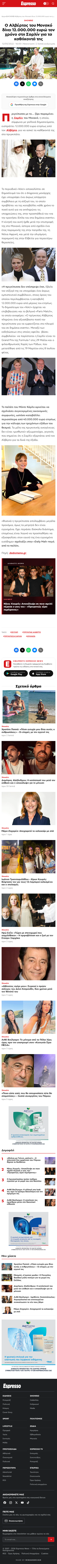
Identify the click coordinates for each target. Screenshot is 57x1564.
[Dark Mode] (46, 3)
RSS (4, 1480)
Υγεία (5, 1434)
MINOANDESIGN (33, 1560)
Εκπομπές (34, 1453)
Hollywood (34, 1404)
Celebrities (34, 1400)
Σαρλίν (18, 117)
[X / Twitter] (22, 83)
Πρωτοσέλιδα (9, 1449)
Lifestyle (7, 1426)
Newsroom (28, 43)
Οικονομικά (7, 1457)
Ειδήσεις (7, 1396)
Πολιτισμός (36, 1418)
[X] (16, 1503)
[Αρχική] (12, 1386)
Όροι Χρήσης (35, 1480)
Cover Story (7, 1412)
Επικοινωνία (35, 1476)
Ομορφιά (6, 1430)
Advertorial (7, 1472)
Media (32, 1408)
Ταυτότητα (34, 1472)
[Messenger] (34, 83)
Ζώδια (33, 1426)
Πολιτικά (6, 1461)
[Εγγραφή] (51, 1539)
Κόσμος (6, 1408)
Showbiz (34, 1396)
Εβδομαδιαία (35, 1434)
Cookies (44, 1553)
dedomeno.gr (17, 552)
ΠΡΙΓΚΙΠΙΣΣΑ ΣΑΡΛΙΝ (13, 636)
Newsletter (7, 1476)
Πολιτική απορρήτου (38, 1484)
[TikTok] (28, 1503)
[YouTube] (22, 1503)
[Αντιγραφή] (40, 83)
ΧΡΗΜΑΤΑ (31, 636)
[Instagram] (10, 1503)
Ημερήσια (34, 1430)
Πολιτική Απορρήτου (30, 1553)
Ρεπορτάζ (7, 1400)
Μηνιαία (33, 1438)
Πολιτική (6, 1404)
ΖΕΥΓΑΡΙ (14, 632)
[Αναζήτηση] (53, 3)
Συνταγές (6, 1438)
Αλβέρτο (11, 130)
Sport (6, 1418)
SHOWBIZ (28, 20)
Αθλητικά (6, 1453)
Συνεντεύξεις (35, 1457)
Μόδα (5, 1442)
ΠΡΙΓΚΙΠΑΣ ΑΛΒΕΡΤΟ (32, 632)
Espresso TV (36, 1449)
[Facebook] (16, 83)
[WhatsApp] (28, 83)
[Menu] (4, 3)
